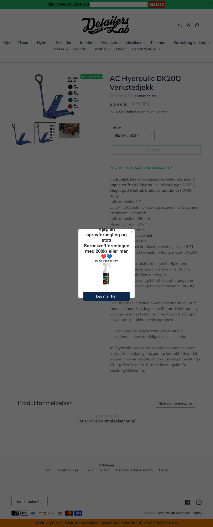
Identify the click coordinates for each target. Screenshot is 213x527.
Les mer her (106, 296)
